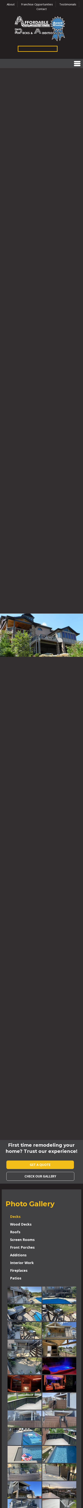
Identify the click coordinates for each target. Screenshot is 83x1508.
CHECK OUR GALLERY (40, 1176)
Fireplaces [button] (18, 1270)
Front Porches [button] (22, 1247)
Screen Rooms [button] (22, 1239)
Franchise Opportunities (37, 4)
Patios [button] (15, 1278)
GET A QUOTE (40, 1165)
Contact (41, 9)
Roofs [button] (15, 1232)
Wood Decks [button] (20, 1224)
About (11, 4)
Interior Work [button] (22, 1262)
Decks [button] (15, 1216)
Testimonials (67, 4)
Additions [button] (18, 1255)
